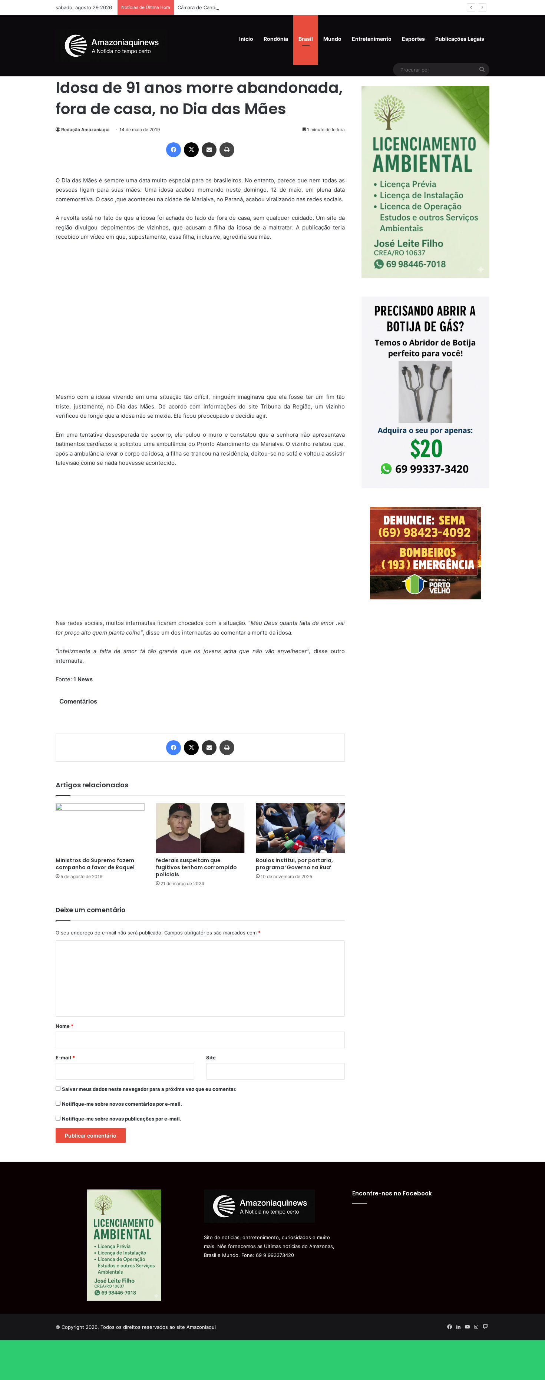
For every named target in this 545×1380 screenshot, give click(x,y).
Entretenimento (372, 39)
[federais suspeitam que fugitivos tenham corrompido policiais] (200, 828)
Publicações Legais (459, 39)
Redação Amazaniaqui (85, 129)
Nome (64, 1026)
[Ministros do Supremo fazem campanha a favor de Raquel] (100, 828)
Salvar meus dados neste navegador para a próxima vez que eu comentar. (149, 1089)
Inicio (246, 39)
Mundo (332, 39)
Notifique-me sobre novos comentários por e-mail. (122, 1104)
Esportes (413, 39)
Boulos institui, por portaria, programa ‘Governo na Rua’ (294, 864)
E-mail (65, 1057)
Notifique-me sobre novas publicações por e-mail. (121, 1119)
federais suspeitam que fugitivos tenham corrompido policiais (196, 867)
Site (211, 1057)
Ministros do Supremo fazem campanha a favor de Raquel (95, 864)
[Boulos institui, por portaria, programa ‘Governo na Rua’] (300, 828)
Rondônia (276, 39)
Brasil (305, 39)
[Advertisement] (200, 322)
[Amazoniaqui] (111, 45)
